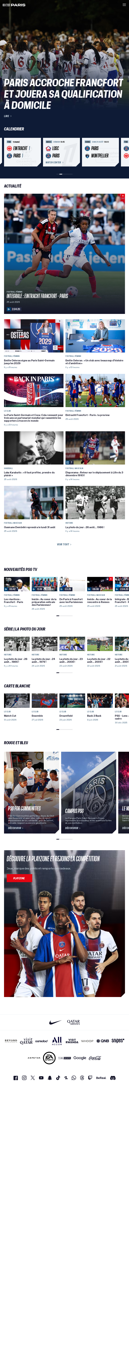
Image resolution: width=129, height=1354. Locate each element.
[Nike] (55, 1022)
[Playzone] (19, 878)
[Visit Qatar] (26, 1041)
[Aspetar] (34, 1058)
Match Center (53, 162)
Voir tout (63, 544)
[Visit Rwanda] (72, 1041)
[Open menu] (124, 4)
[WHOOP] (87, 1041)
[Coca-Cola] (95, 1058)
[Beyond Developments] (11, 1041)
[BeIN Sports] (64, 1058)
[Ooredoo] (41, 1041)
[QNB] (102, 1041)
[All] (57, 1041)
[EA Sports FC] (49, 1058)
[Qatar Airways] (73, 1022)
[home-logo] (14, 5)
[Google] (80, 1058)
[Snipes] (118, 1041)
